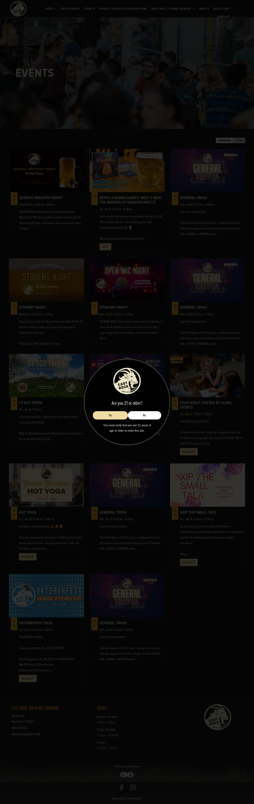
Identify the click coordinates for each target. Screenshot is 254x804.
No (144, 415)
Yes (110, 415)
